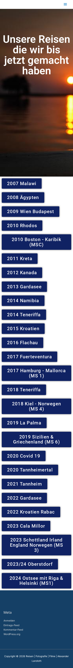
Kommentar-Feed (13, 629)
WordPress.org (12, 634)
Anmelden (9, 620)
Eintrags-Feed (11, 625)
